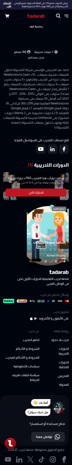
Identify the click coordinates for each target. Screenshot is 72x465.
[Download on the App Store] (31, 318)
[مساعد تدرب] (10, 443)
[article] (48, 235)
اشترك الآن (7, 5)
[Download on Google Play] (35, 318)
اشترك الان (36, 192)
